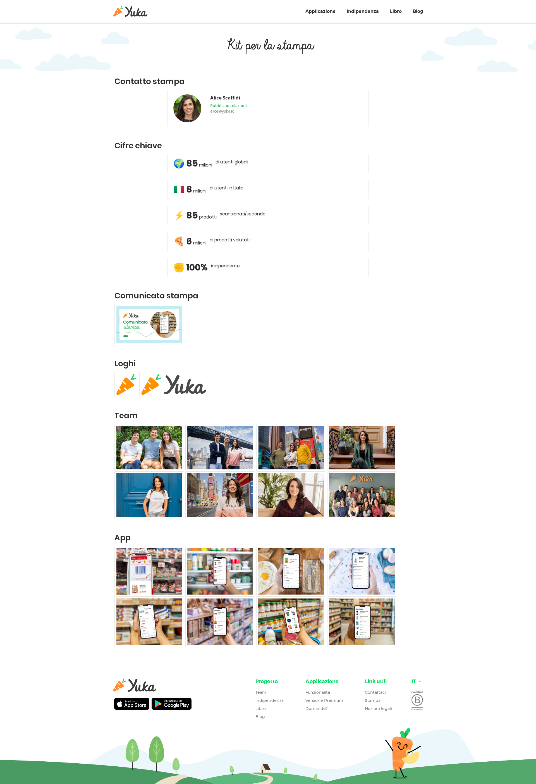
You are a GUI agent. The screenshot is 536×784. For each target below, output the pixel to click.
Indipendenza (363, 11)
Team (260, 692)
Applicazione (320, 11)
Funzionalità (317, 692)
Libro (396, 11)
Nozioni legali (378, 708)
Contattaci (375, 692)
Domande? (316, 708)
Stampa (373, 700)
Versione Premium (324, 700)
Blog (418, 11)
